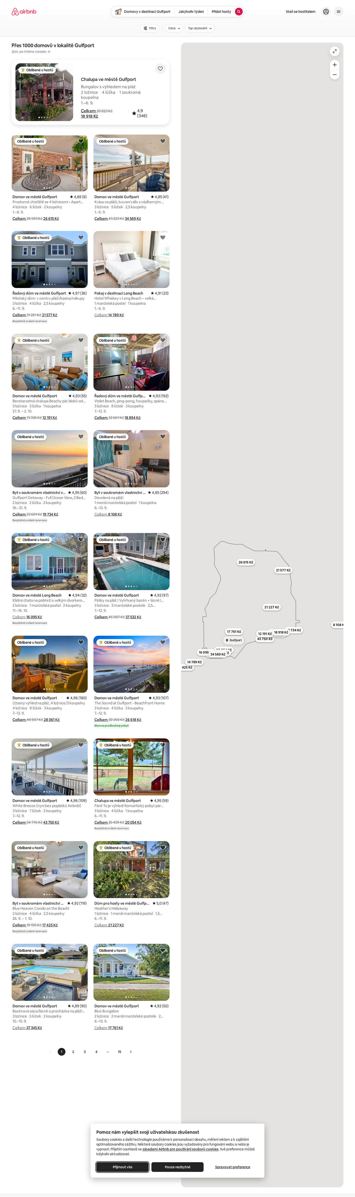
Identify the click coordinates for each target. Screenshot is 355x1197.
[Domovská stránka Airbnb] (24, 11)
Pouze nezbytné (177, 1167)
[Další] (130, 1052)
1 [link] (61, 1052)
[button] (89, 111)
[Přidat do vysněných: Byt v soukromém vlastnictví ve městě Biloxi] (163, 436)
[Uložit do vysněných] (160, 68)
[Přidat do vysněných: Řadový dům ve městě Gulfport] (81, 237)
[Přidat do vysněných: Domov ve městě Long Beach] (81, 539)
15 (119, 1052)
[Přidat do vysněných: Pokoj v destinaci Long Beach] (163, 237)
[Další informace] (49, 51)
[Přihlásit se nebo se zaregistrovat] (326, 11)
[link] (50, 1052)
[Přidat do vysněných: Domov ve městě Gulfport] (81, 141)
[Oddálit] (335, 74)
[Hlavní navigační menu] (338, 11)
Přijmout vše (122, 1167)
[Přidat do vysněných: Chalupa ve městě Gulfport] (163, 745)
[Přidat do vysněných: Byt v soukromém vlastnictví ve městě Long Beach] (81, 847)
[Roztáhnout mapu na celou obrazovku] (335, 51)
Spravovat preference (232, 1167)
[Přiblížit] (335, 65)
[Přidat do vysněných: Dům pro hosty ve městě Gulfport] (163, 847)
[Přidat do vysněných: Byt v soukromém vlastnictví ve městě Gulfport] (81, 436)
